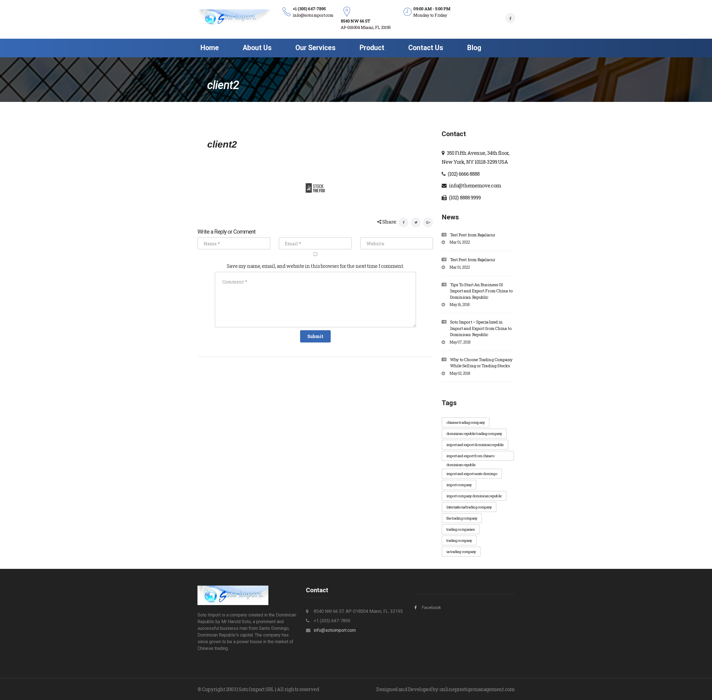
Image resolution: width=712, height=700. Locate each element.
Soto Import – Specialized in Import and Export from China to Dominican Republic (480, 328)
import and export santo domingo (471, 473)
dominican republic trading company (474, 433)
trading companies (460, 529)
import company (459, 484)
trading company (459, 540)
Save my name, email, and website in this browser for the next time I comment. (315, 266)
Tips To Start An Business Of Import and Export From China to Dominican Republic (481, 291)
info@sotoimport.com (335, 630)
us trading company (461, 551)
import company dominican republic (474, 495)
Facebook (431, 607)
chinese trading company (465, 422)
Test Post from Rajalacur (472, 235)
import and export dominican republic (475, 444)
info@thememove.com (475, 185)
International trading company (469, 507)
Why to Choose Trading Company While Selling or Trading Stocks (481, 363)
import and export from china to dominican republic (470, 457)
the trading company (462, 518)
